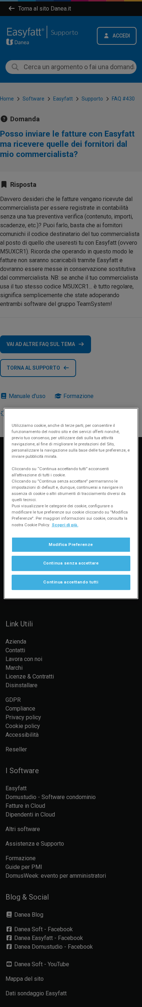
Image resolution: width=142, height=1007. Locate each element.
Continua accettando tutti (70, 582)
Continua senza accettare (71, 563)
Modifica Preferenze (71, 544)
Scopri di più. (65, 524)
